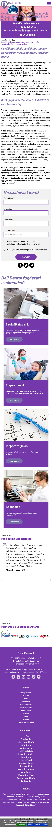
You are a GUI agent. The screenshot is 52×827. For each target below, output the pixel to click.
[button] (26, 257)
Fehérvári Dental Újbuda (26, 754)
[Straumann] (45, 642)
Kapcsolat (13, 507)
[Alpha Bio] (7, 642)
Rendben (21, 825)
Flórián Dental (26, 757)
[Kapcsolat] (26, 486)
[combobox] (6, 234)
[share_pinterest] (31, 265)
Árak (26, 699)
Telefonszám (9, 231)
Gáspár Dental (26, 760)
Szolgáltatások (26, 693)
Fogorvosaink (15, 385)
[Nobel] (32, 642)
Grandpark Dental (26, 763)
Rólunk (26, 696)
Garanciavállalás (26, 708)
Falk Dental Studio (26, 751)
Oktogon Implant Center (26, 778)
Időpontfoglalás (17, 446)
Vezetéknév (9, 198)
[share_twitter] (26, 265)
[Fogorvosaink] (26, 364)
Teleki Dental (26, 781)
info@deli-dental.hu (31, 661)
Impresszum (26, 711)
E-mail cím (8, 220)
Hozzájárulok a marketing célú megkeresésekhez (27, 250)
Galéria (26, 714)
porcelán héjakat (21, 110)
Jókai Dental (26, 772)
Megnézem (14, 339)
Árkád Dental (26, 739)
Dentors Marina (26, 748)
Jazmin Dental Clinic (26, 769)
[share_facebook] (20, 265)
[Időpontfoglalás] (26, 425)
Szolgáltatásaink (17, 324)
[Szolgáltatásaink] (26, 303)
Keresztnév (9, 209)
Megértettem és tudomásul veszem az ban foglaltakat (23, 242)
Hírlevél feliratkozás (26, 723)
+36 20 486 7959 (27, 27)
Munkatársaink (26, 705)
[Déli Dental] (16, 5)
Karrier (26, 720)
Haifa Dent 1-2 (26, 766)
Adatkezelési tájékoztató (38, 825)
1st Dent (26, 736)
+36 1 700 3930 (27, 35)
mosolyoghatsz (7, 183)
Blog (26, 717)
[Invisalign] (20, 642)
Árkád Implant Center (26, 742)
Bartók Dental (26, 745)
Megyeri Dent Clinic (26, 775)
